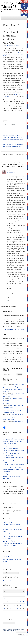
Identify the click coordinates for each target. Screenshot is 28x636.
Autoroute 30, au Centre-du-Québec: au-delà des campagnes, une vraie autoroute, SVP (12, 389)
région (14, 142)
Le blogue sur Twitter (10, 577)
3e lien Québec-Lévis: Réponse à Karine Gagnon (13, 439)
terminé (20, 144)
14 (20, 601)
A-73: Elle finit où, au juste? (9, 438)
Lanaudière (17, 139)
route (4, 144)
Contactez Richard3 (7, 522)
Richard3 (17, 45)
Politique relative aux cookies (12, 630)
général (4, 139)
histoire (7, 139)
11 (10, 601)
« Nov (4, 615)
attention (12, 135)
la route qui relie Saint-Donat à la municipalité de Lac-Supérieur (13, 54)
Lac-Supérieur (12, 139)
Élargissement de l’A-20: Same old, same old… (13, 441)
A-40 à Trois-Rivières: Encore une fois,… (12, 448)
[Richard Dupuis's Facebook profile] (4, 428)
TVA (12, 146)
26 (14, 608)
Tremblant (9, 146)
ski (15, 144)
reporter (21, 142)
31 (7, 612)
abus (4, 135)
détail (9, 137)
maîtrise (21, 139)
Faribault (18, 137)
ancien (9, 135)
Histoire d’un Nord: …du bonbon (10, 443)
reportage (17, 142)
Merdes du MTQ (16, 133)
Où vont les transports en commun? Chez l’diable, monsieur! (21, 156)
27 (17, 608)
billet (15, 135)
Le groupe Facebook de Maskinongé (11, 564)
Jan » (8, 615)
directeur (12, 137)
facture (15, 137)
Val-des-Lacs (15, 146)
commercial (5, 137)
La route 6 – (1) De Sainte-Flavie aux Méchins (13, 467)
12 (14, 601)
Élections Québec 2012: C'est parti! (10, 547)
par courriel (12, 488)
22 (23, 605)
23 (4, 608)
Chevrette (18, 135)
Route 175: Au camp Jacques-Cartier (11, 540)
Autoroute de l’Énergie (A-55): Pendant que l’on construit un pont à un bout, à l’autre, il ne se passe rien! (13, 410)
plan (4, 142)
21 (20, 605)
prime (11, 142)
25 (10, 608)
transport (4, 146)
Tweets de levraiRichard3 (8, 580)
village (19, 146)
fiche (21, 137)
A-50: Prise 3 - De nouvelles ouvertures (11, 524)
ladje (4, 398)
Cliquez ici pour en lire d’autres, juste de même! (13, 329)
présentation (7, 142)
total (23, 144)
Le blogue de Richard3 (11, 5)
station (17, 144)
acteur (6, 135)
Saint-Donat (8, 144)
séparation (12, 144)
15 (23, 601)
